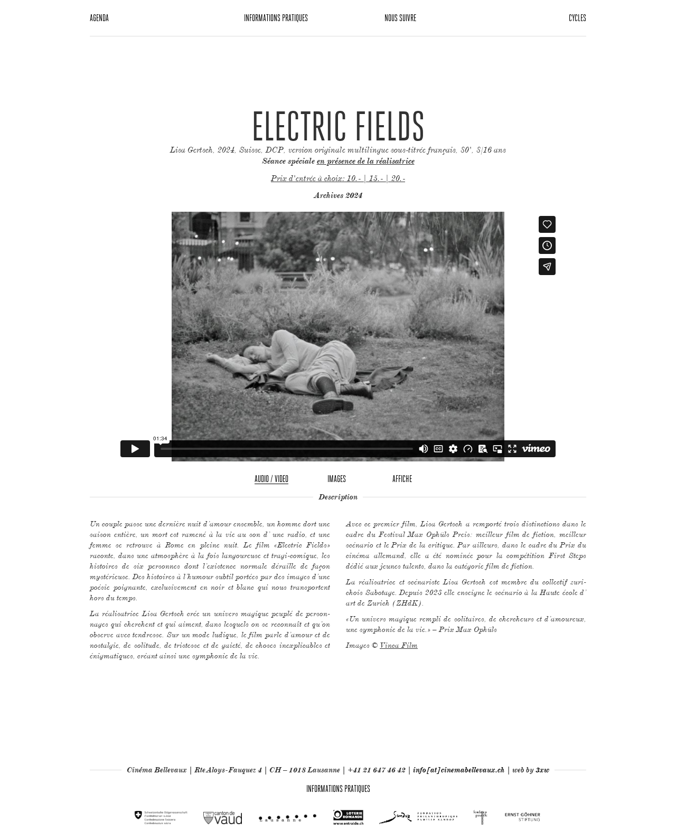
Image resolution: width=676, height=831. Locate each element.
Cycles (577, 18)
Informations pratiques (276, 18)
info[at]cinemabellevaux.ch (459, 770)
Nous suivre (400, 18)
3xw (542, 770)
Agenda (99, 18)
